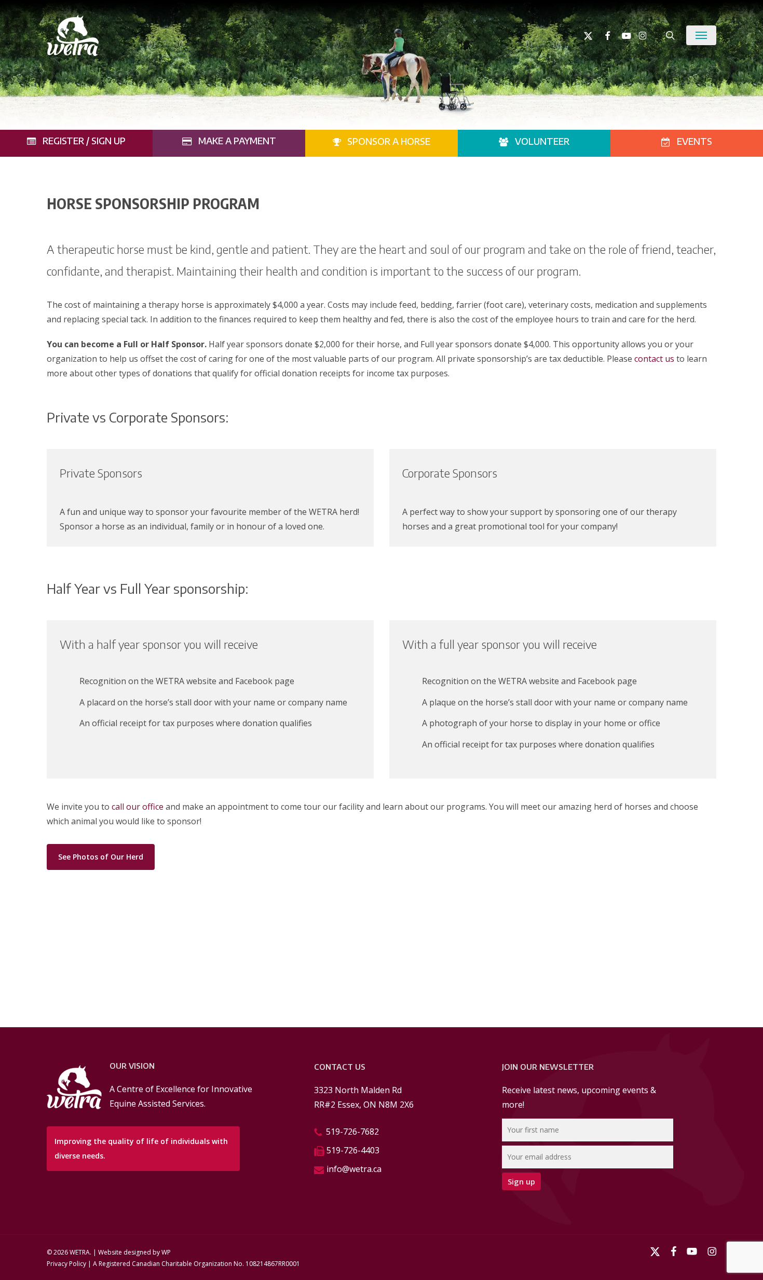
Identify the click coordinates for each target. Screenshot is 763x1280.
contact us (654, 358)
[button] (701, 35)
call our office (138, 806)
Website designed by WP (134, 1252)
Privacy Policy (66, 1263)
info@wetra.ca (354, 1169)
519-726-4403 (352, 1150)
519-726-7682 (352, 1131)
